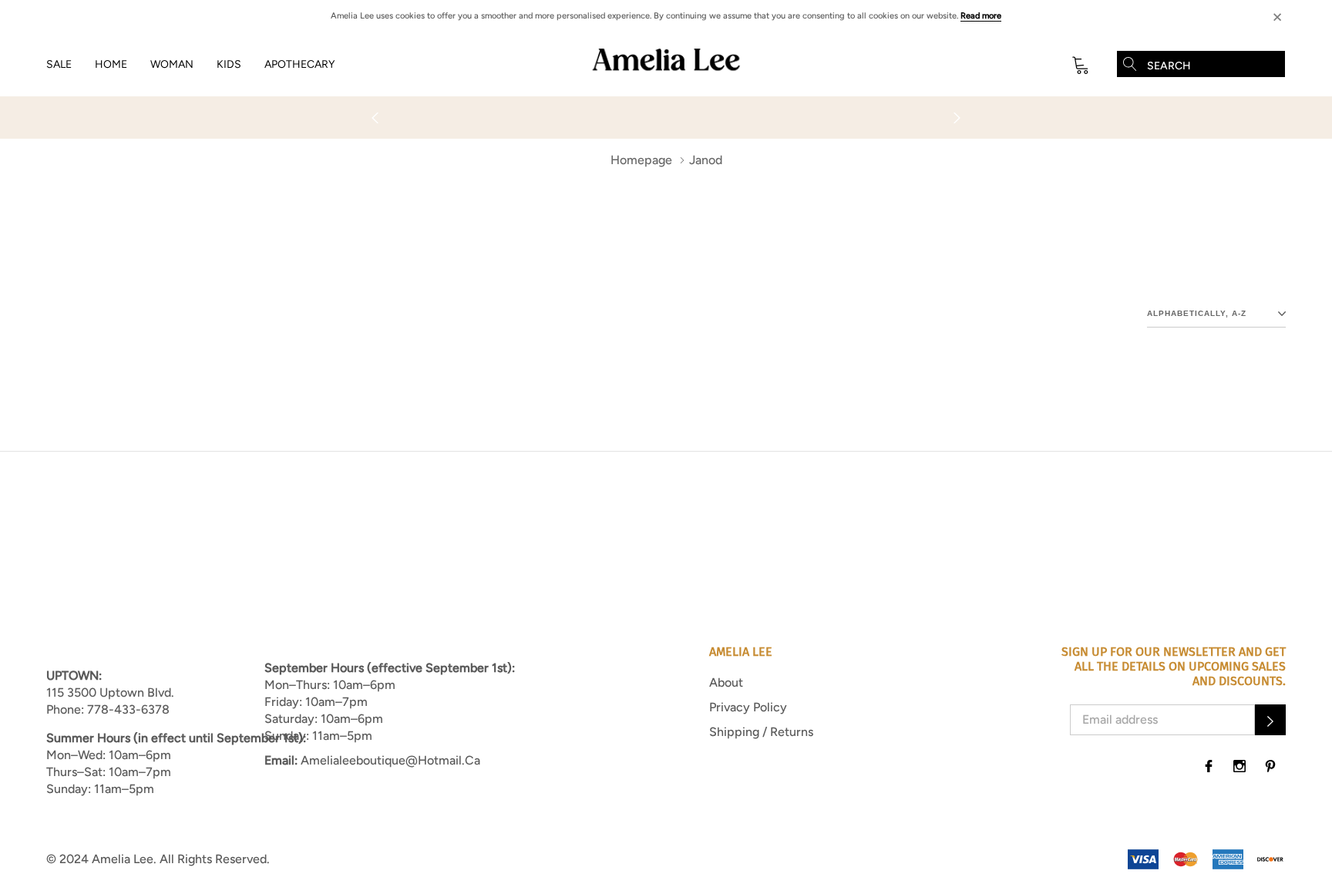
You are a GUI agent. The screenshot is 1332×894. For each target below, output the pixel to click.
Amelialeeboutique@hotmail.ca (390, 760)
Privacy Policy (748, 707)
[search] (1130, 64)
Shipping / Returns (761, 731)
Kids (229, 64)
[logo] (666, 65)
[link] (1208, 766)
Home (111, 64)
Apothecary (299, 64)
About (726, 682)
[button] (1270, 719)
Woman (171, 64)
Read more (980, 16)
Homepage (641, 160)
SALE (59, 64)
